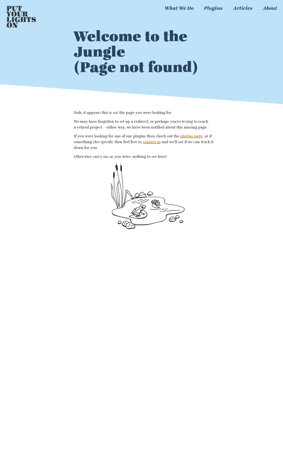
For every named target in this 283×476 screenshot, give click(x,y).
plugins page (191, 136)
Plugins (213, 8)
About (270, 8)
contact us (152, 142)
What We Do (179, 8)
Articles (243, 8)
